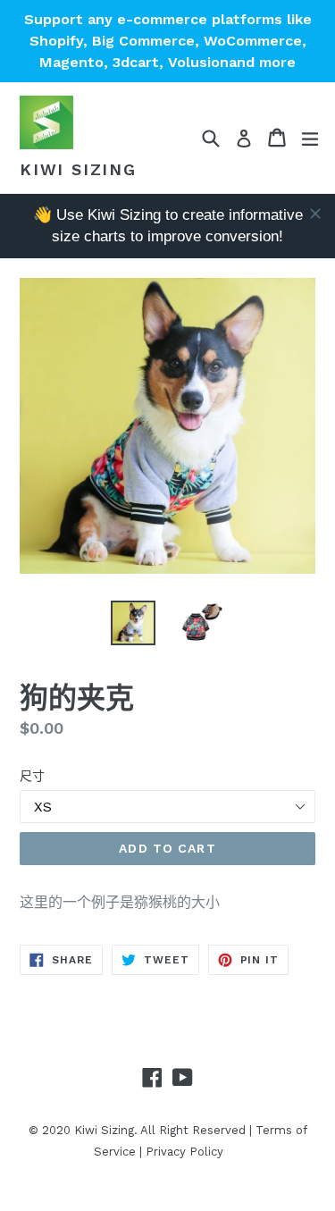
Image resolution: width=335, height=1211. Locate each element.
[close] (315, 214)
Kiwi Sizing (78, 169)
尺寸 (32, 776)
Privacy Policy (184, 1151)
